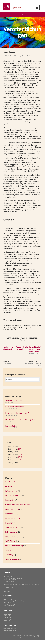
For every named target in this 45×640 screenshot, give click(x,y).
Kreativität (9, 500)
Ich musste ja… (11, 426)
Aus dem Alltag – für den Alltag (13, 601)
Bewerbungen (8, 619)
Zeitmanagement (12, 559)
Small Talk (6, 616)
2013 (20, 452)
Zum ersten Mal (8, 602)
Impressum (7, 591)
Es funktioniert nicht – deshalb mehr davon (35, 349)
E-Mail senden (8, 588)
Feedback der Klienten (10, 630)
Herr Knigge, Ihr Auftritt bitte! (17, 413)
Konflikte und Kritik (12, 495)
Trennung (9, 555)
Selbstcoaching (33, 56)
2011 (20, 457)
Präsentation (10, 514)
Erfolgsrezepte (11, 491)
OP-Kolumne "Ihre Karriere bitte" (18, 505)
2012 (20, 454)
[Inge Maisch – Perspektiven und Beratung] (14, 6)
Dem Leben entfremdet (14, 407)
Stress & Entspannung (14, 545)
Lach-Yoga (7, 614)
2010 (20, 460)
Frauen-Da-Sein (8, 617)
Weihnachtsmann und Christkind (18, 400)
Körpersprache (8, 620)
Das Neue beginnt (9, 604)
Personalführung (12, 509)
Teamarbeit (10, 550)
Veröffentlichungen (9, 629)
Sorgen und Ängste (13, 536)
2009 (20, 462)
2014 (20, 449)
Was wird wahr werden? (22, 348)
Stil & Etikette (10, 541)
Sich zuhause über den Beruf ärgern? (20, 419)
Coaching (9, 486)
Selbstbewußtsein (12, 527)
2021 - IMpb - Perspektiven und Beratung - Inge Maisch (23, 637)
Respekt (8, 523)
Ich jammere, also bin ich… (8, 348)
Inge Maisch (22, 56)
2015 (20, 446)
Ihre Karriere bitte (9, 606)
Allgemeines (7, 599)
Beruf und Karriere (12, 482)
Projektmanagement (13, 518)
